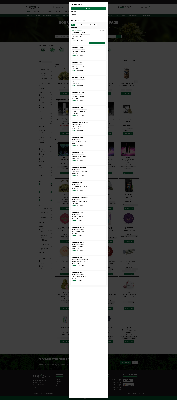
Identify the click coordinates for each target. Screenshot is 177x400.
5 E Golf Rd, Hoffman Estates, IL (79, 126)
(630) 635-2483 (75, 128)
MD (81, 24)
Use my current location (77, 16)
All (72, 24)
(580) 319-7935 (75, 233)
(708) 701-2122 (75, 68)
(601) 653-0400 (75, 218)
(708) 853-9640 (75, 83)
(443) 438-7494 (75, 38)
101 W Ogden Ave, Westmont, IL (78, 96)
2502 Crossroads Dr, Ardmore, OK (79, 231)
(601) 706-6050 (75, 188)
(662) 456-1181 (75, 173)
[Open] (105, 14)
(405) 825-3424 (75, 248)
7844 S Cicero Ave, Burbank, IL (78, 51)
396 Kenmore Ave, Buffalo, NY (78, 111)
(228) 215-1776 (75, 203)
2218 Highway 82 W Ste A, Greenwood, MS (81, 171)
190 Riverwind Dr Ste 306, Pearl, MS (79, 186)
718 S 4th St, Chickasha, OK (78, 246)
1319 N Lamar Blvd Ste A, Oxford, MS (80, 156)
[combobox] (87, 14)
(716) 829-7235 (75, 113)
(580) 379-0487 (75, 278)
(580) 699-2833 (75, 263)
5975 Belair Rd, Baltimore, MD (78, 36)
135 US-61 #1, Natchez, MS (77, 216)
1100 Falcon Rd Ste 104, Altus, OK (79, 276)
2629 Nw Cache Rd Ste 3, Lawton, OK (80, 261)
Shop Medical (97, 43)
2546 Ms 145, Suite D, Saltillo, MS (79, 141)
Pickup (89, 8)
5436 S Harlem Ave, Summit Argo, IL (79, 66)
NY (90, 24)
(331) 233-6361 (75, 98)
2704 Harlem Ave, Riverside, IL (78, 81)
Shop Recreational (80, 43)
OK (94, 24)
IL (77, 24)
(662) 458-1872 (75, 143)
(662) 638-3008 (75, 158)
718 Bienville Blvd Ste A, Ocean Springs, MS (81, 201)
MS (86, 24)
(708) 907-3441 (75, 53)
